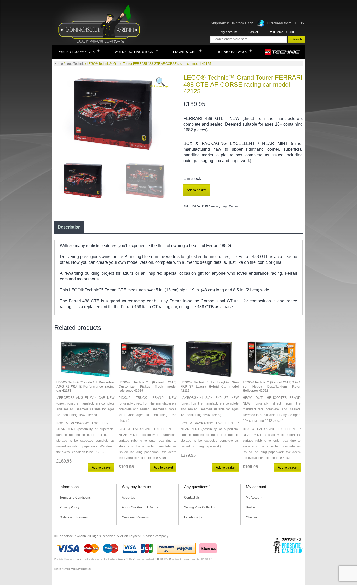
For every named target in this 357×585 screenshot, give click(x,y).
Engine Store (185, 52)
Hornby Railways (232, 52)
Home (58, 64)
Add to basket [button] (101, 467)
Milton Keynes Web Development (72, 569)
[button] (158, 84)
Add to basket (196, 190)
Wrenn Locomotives (77, 52)
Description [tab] (69, 227)
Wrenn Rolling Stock (134, 52)
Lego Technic (282, 51)
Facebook (191, 517)
